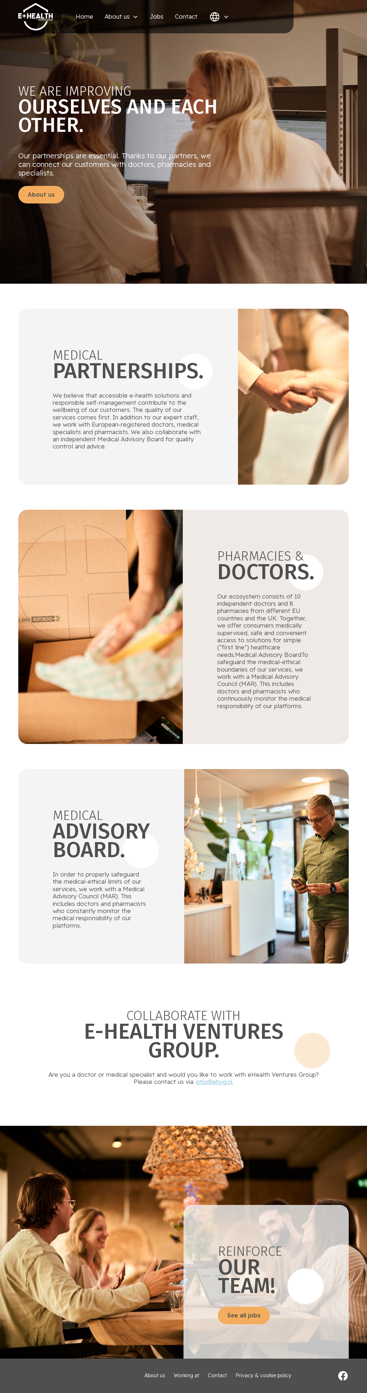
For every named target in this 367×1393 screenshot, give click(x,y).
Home (84, 16)
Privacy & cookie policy (263, 1376)
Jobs (156, 16)
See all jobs (244, 1315)
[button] (121, 16)
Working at (186, 1376)
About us (41, 194)
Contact (186, 16)
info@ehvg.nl (214, 1081)
